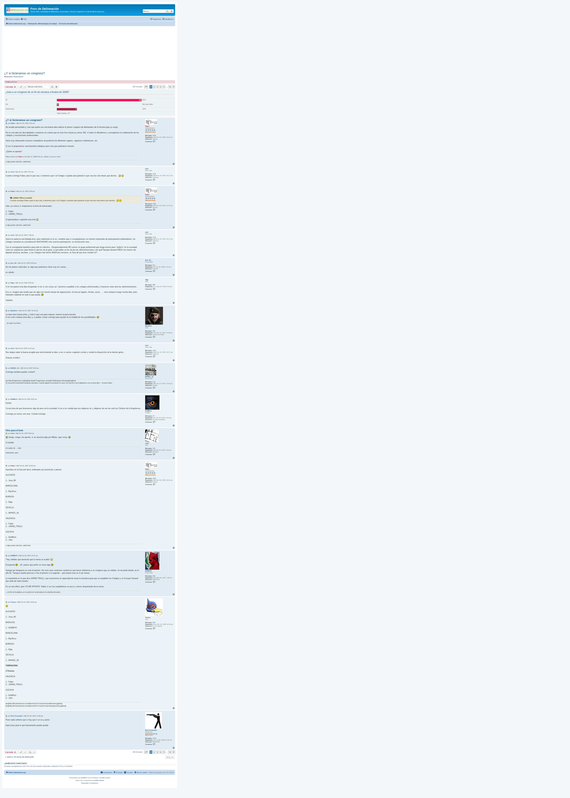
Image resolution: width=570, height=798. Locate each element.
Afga (146, 280)
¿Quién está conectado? (15, 763)
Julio (147, 443)
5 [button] (163, 86)
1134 (154, 174)
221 (154, 265)
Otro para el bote (14, 430)
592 (154, 331)
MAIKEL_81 (149, 377)
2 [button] (154, 86)
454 (154, 622)
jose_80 (148, 260)
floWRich (148, 411)
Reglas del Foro (11, 82)
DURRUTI (148, 571)
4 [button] (160, 86)
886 (154, 285)
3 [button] (157, 86)
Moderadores (18, 77)
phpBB (83, 778)
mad (146, 169)
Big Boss (148, 326)
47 (153, 416)
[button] (146, 87)
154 (154, 382)
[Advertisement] (93, 48)
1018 (154, 738)
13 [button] (170, 86)
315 (154, 448)
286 (154, 576)
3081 (154, 135)
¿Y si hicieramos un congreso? (24, 73)
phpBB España (99, 780)
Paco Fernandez (151, 730)
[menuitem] (24, 19)
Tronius (148, 617)
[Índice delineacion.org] (17, 9)
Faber (147, 126)
